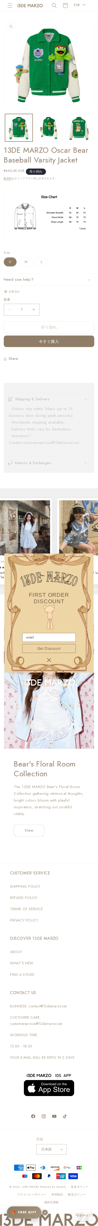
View (29, 830)
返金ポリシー (79, 1187)
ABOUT (16, 951)
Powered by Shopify (53, 1187)
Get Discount (49, 648)
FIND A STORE (22, 974)
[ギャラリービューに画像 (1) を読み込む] (19, 127)
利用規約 (57, 1194)
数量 (7, 299)
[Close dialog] (48, 660)
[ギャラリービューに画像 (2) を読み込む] (49, 127)
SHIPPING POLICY (25, 886)
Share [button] (13, 358)
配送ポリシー (77, 1194)
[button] (10, 5)
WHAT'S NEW (21, 963)
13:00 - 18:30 (21, 1046)
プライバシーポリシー (31, 1194)
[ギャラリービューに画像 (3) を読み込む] (79, 127)
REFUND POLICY (23, 897)
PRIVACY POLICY (24, 920)
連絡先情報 (51, 1202)
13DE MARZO (30, 1187)
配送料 (8, 178)
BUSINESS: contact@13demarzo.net (38, 1006)
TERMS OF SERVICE (26, 908)
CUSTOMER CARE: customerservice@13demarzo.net (36, 1020)
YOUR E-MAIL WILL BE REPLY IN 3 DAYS (42, 1057)
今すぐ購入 (49, 341)
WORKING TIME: (24, 1034)
